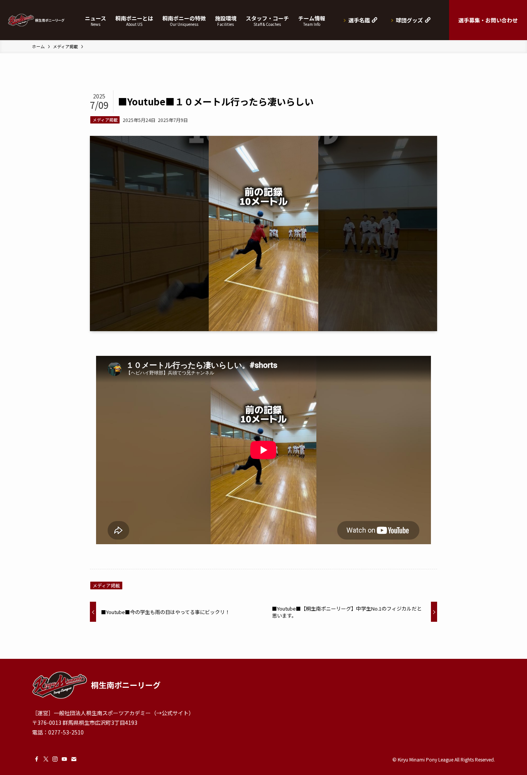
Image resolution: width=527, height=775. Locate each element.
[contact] (73, 759)
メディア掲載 (105, 120)
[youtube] (64, 759)
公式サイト (175, 713)
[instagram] (55, 759)
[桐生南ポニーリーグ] (36, 20)
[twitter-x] (45, 759)
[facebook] (36, 759)
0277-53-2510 (66, 732)
